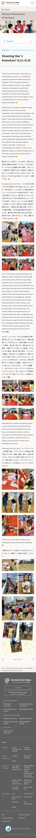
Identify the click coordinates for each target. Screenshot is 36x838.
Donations (15, 802)
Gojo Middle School (26, 709)
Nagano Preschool (10, 718)
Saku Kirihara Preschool (8, 732)
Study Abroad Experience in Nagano (28, 781)
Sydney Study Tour (28, 788)
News (13, 793)
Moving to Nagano (24, 814)
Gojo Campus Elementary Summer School (16, 767)
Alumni (14, 761)
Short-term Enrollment (15, 788)
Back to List (18, 659)
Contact (18, 687)
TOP (3, 668)
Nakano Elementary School (11, 722)
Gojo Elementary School (10, 710)
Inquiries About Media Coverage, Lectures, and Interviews (18, 693)
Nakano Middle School (24, 722)
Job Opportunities (28, 803)
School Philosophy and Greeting (17, 749)
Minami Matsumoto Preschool (14, 668)
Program (14, 756)
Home (4, 742)
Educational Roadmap (27, 756)
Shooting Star (29, 668)
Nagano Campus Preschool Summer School (17, 781)
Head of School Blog (16, 797)
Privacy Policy (6, 821)
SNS (3, 814)
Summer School (28, 793)
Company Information (27, 748)
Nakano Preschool (25, 718)
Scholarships (28, 797)
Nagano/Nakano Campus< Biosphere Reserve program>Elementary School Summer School (29, 771)
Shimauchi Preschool (7, 705)
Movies (14, 807)
